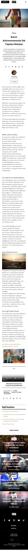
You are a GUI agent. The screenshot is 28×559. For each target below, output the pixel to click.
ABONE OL (5, 1)
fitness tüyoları (16, 392)
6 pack (15, 390)
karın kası (6, 392)
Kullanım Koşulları (14, 535)
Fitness (14, 33)
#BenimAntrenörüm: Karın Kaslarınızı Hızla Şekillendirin (14, 384)
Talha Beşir (14, 76)
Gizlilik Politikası (14, 534)
